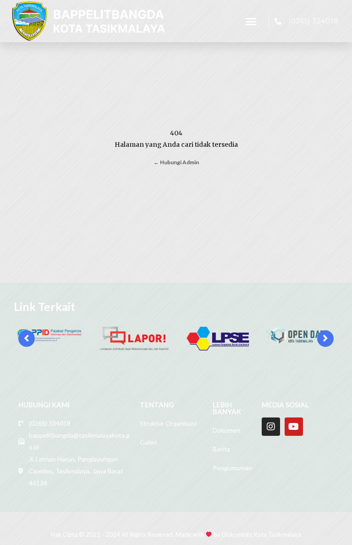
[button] (251, 21)
